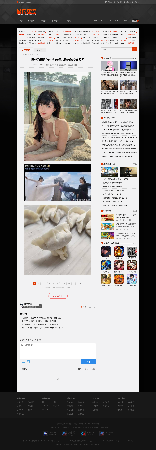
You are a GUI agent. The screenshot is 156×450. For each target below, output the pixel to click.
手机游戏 (67, 21)
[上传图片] (28, 361)
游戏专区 (31, 402)
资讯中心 (30, 55)
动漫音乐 (95, 410)
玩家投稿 (81, 424)
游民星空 (23, 55)
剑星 (57, 34)
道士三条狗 (95, 31)
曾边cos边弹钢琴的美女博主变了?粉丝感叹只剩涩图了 (119, 152)
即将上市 (22, 43)
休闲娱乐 (131, 402)
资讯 (95, 21)
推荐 (79, 369)
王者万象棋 (95, 43)
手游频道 (70, 402)
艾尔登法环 (95, 37)
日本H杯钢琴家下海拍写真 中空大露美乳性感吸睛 (118, 126)
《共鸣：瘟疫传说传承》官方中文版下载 (115, 179)
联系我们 (74, 424)
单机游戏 (31, 21)
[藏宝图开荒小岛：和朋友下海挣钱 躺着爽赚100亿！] (107, 226)
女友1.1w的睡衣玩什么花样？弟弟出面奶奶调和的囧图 (42, 328)
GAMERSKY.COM (25, 2)
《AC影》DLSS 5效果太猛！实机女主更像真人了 (118, 130)
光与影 (49, 37)
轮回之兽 (104, 40)
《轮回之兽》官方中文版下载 (111, 194)
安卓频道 (81, 402)
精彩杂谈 (95, 402)
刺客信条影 (132, 37)
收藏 (90, 307)
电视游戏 (55, 21)
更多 (134, 58)
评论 (40, 50)
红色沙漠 (123, 40)
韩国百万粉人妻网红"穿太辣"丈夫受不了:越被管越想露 (119, 137)
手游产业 (81, 414)
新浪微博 (87, 424)
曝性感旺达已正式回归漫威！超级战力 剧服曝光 (117, 133)
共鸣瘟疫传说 (31, 40)
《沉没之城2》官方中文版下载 (112, 183)
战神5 (57, 37)
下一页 (79, 284)
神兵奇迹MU (114, 31)
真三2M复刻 (114, 43)
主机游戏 (46, 398)
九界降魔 (104, 31)
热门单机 (22, 34)
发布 (88, 361)
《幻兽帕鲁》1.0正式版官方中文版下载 (114, 198)
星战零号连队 (114, 40)
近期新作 (22, 40)
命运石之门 (41, 40)
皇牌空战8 (104, 43)
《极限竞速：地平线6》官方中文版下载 (115, 205)
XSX (54, 402)
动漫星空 (96, 398)
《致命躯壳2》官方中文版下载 (112, 186)
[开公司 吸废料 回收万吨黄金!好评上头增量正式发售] (107, 235)
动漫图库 (95, 406)
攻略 (102, 21)
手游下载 (81, 410)
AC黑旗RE (67, 40)
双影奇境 (41, 37)
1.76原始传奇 (31, 31)
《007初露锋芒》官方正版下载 (112, 202)
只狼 (84, 34)
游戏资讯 (20, 402)
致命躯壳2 (50, 40)
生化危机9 (131, 40)
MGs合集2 (86, 40)
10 (69, 284)
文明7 (49, 34)
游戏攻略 (31, 406)
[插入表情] (23, 361)
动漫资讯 (106, 402)
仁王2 (122, 37)
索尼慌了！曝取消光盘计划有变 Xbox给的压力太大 (109, 111)
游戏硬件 (120, 406)
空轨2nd (58, 43)
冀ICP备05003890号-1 (55, 427)
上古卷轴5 (104, 37)
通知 (136, 2)
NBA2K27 (66, 43)
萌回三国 (78, 31)
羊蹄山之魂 (95, 34)
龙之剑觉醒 (95, 40)
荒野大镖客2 (114, 34)
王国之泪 (78, 34)
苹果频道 (70, 406)
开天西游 (123, 31)
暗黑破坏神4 (31, 37)
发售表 (30, 410)
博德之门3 (41, 34)
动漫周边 (106, 406)
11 (73, 284)
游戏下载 (20, 410)
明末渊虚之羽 (114, 37)
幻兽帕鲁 (78, 40)
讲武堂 (119, 410)
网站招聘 (67, 424)
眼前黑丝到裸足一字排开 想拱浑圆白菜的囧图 (39, 321)
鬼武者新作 (41, 43)
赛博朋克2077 (68, 37)
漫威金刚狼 (86, 43)
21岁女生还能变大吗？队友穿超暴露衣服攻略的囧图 (109, 74)
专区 (125, 21)
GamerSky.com (72, 444)
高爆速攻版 (86, 31)
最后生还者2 (67, 34)
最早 (86, 369)
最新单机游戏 (128, 2)
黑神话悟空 (132, 34)
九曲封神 (50, 31)
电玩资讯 (56, 406)
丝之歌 (77, 37)
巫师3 (122, 34)
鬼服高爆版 (41, 31)
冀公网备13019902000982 (100, 427)
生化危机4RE (31, 34)
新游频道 (70, 414)
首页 (21, 21)
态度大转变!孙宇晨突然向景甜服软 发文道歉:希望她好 (119, 149)
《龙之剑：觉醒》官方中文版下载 (113, 190)
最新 (94, 369)
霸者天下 (59, 31)
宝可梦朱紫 (86, 37)
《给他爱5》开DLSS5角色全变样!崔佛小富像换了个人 (128, 94)
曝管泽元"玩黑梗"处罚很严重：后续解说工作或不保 (118, 145)
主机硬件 (45, 410)
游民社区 (131, 410)
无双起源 (104, 34)
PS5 (43, 402)
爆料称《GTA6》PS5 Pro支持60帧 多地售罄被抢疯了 (128, 75)
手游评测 (81, 406)
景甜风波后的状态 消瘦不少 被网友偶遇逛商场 (117, 156)
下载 (110, 21)
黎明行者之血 (31, 43)
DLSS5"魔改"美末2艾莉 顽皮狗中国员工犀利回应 (128, 111)
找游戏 (117, 21)
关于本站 (60, 424)
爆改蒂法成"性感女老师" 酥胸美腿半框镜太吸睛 (109, 93)
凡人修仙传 (132, 31)
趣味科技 (131, 406)
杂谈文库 (120, 402)
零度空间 (59, 40)
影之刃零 (131, 43)
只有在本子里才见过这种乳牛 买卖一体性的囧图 (40, 324)
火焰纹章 (78, 43)
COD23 (123, 43)
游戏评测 (20, 406)
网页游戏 (22, 31)
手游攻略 (70, 410)
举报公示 (130, 441)
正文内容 (26, 50)
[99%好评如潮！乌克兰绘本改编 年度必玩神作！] (107, 217)
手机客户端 (95, 424)
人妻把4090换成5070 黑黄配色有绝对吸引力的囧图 (41, 318)
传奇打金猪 (67, 31)
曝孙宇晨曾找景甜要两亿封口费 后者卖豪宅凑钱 (117, 141)
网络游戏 (43, 21)
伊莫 (48, 43)
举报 (84, 307)
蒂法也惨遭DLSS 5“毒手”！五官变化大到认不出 (117, 122)
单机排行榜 (20, 414)
